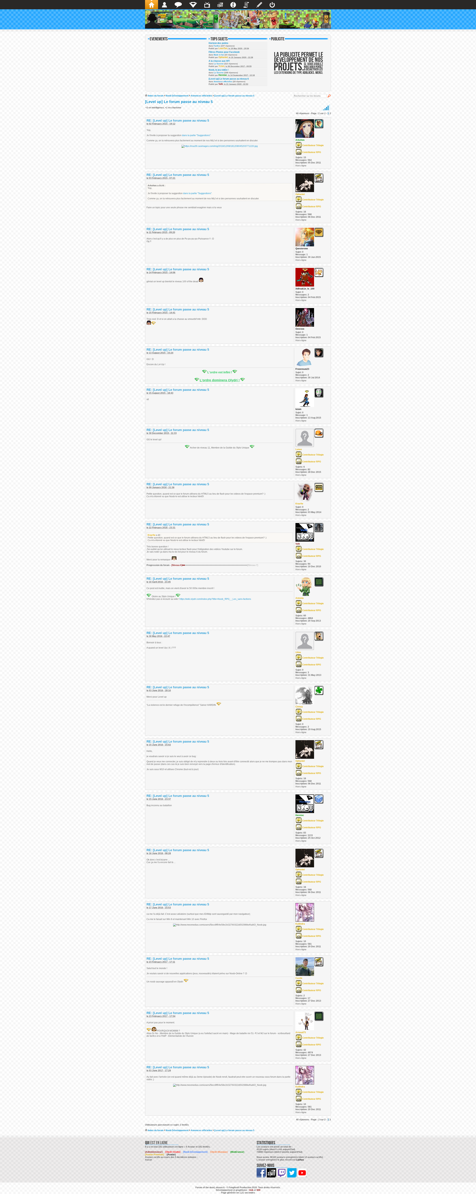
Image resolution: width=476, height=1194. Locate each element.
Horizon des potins (218, 43)
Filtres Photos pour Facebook (224, 52)
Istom (298, 409)
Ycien (221, 66)
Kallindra (300, 924)
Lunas (298, 449)
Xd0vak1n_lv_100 (304, 288)
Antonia (299, 598)
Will (258, 1190)
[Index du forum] (151, 4)
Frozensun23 (302, 369)
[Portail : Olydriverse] (207, 4)
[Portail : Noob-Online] (193, 4)
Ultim (298, 652)
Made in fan (219, 55)
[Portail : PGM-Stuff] (220, 4)
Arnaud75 (300, 1032)
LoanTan (222, 48)
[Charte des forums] (246, 4)
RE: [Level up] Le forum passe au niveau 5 (178, 120)
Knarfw (299, 503)
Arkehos (300, 140)
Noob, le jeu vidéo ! (219, 70)
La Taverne (219, 64)
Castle (298, 978)
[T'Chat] (178, 4)
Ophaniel (223, 57)
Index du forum (155, 95)
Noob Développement (177, 95)
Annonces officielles (223, 82)
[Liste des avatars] (164, 4)
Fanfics (217, 46)
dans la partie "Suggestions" (196, 135)
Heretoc (222, 75)
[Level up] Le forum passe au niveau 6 (229, 79)
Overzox (299, 329)
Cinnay (299, 706)
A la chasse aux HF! (219, 61)
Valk (220, 84)
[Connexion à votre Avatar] (272, 4)
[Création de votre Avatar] (259, 4)
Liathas (300, 1159)
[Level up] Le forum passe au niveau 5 (234, 95)
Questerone (301, 248)
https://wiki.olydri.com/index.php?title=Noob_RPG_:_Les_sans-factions (215, 599)
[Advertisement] (299, 65)
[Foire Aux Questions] (233, 4)
